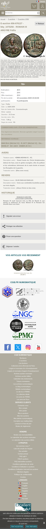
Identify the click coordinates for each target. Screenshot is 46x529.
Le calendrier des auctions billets (23, 440)
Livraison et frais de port (23, 423)
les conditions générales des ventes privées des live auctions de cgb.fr (23, 68)
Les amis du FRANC (23, 397)
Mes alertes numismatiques (23, 418)
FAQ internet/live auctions (23, 461)
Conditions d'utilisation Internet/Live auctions (23, 469)
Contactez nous (23, 405)
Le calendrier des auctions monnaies (23, 437)
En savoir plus (23, 523)
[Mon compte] (42, 8)
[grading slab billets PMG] (23, 336)
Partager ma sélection (14, 226)
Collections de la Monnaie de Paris (23, 366)
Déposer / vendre (12, 246)
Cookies (23, 477)
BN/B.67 (5, 146)
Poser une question (13, 236)
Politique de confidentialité (23, 474)
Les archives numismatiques (23, 384)
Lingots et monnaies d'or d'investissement (23, 368)
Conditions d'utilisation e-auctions (23, 467)
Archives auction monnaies (23, 373)
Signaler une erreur (13, 216)
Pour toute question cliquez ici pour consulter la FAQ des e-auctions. (23, 76)
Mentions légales (23, 472)
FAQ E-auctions (23, 459)
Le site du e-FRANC (23, 392)
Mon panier (23, 411)
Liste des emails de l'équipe (23, 448)
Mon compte (23, 408)
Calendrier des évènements (23, 379)
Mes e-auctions (23, 413)
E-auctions (23, 361)
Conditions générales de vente (23, 464)
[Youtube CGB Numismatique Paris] (38, 347)
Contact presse (23, 454)
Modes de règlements (23, 426)
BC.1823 (14, 146)
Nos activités (23, 451)
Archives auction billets (23, 376)
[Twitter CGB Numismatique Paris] (18, 347)
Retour (41, 24)
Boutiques (23, 358)
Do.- (40, 143)
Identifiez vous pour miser (26, 61)
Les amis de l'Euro (23, 399)
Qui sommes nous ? (23, 446)
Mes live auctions (23, 416)
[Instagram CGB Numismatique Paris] (28, 347)
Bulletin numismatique (23, 389)
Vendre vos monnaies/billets (23, 435)
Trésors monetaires (23, 381)
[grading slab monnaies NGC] (23, 315)
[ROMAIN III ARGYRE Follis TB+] (23, 57)
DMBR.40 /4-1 (25, 146)
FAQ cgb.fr (23, 456)
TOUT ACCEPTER (17, 526)
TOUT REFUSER (31, 526)
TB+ (23, 84)
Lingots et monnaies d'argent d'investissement (23, 371)
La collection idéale (23, 394)
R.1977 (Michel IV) (29, 143)
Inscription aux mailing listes (23, 421)
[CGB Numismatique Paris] (5, 9)
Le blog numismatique (23, 386)
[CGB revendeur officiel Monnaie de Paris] (23, 325)
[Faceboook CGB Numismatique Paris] (7, 347)
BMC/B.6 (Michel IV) (10, 143)
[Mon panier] (34, 8)
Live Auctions (23, 363)
